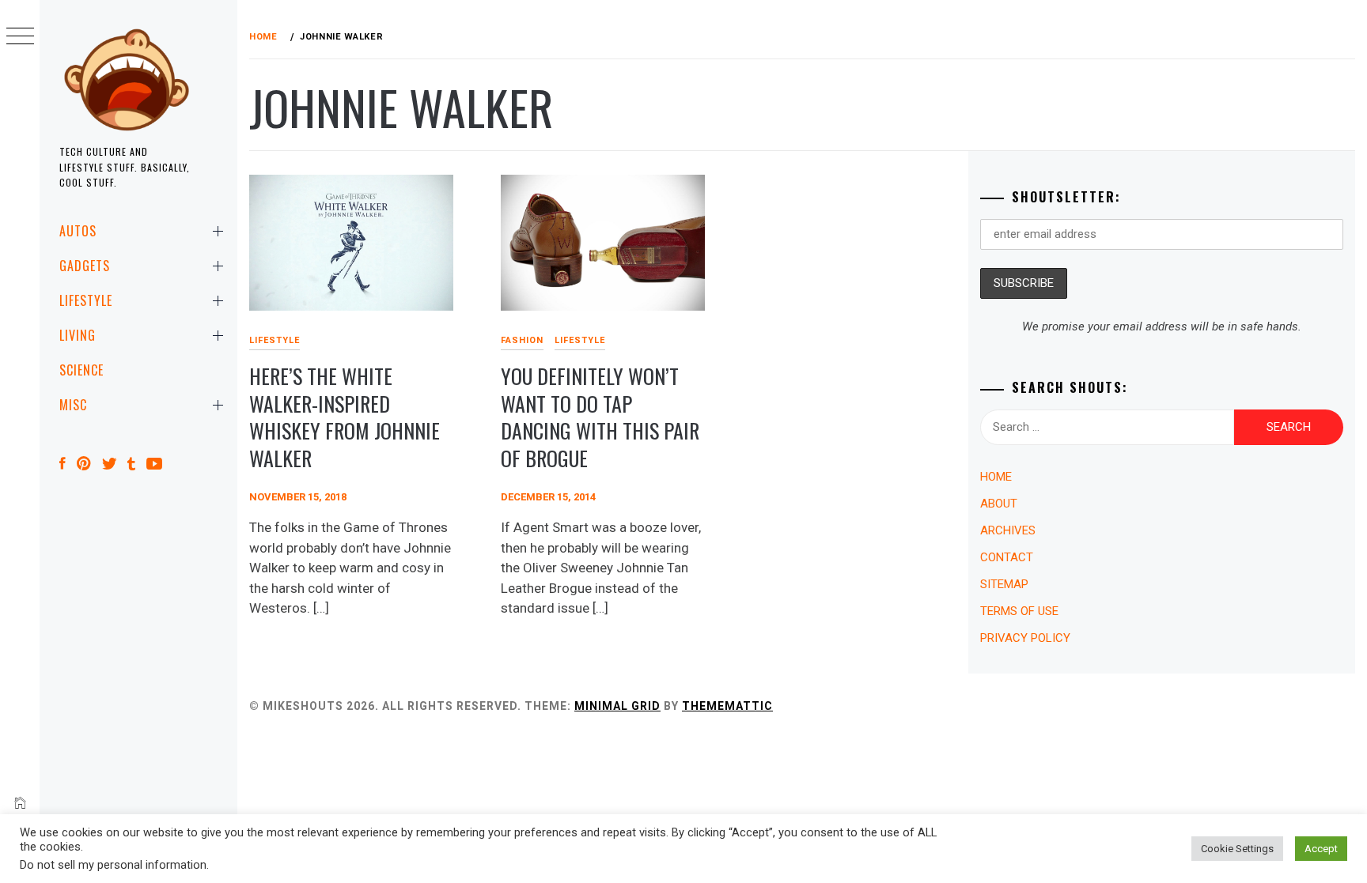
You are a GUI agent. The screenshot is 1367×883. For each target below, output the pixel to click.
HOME (996, 477)
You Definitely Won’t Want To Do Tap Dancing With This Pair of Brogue (600, 417)
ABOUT (998, 503)
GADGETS (84, 265)
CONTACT (1006, 557)
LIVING (77, 335)
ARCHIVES (1008, 530)
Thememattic (727, 706)
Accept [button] (1321, 849)
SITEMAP (1004, 584)
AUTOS (78, 230)
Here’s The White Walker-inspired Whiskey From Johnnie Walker (344, 417)
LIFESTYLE (85, 300)
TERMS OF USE (1019, 611)
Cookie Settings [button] (1237, 849)
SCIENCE (81, 369)
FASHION (522, 340)
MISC (73, 404)
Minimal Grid (617, 706)
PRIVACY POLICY (1025, 638)
